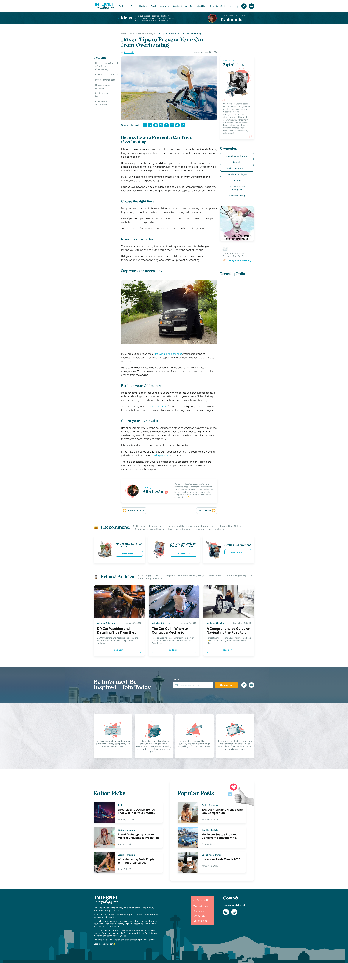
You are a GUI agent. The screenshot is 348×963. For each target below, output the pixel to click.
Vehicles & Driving (237, 195)
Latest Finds (201, 6)
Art (191, 6)
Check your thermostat (101, 103)
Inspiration (164, 6)
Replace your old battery (103, 95)
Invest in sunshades (105, 79)
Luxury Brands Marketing (239, 260)
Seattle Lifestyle (180, 6)
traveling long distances (168, 353)
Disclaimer (199, 910)
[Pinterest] (251, 6)
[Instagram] (244, 6)
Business (123, 6)
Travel (153, 6)
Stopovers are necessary (102, 86)
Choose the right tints (106, 74)
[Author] (166, 492)
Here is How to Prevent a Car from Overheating (106, 66)
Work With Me (200, 906)
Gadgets (237, 162)
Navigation (199, 915)
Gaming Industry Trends (237, 168)
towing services (161, 455)
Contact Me (225, 6)
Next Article (205, 510)
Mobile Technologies (237, 174)
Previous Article (136, 510)
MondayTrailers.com (156, 406)
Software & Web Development (237, 188)
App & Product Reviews (237, 156)
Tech (133, 6)
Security (237, 180)
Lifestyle (143, 6)
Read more (127, 553)
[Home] (104, 5)
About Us (214, 6)
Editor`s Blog (200, 920)
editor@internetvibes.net (234, 905)
